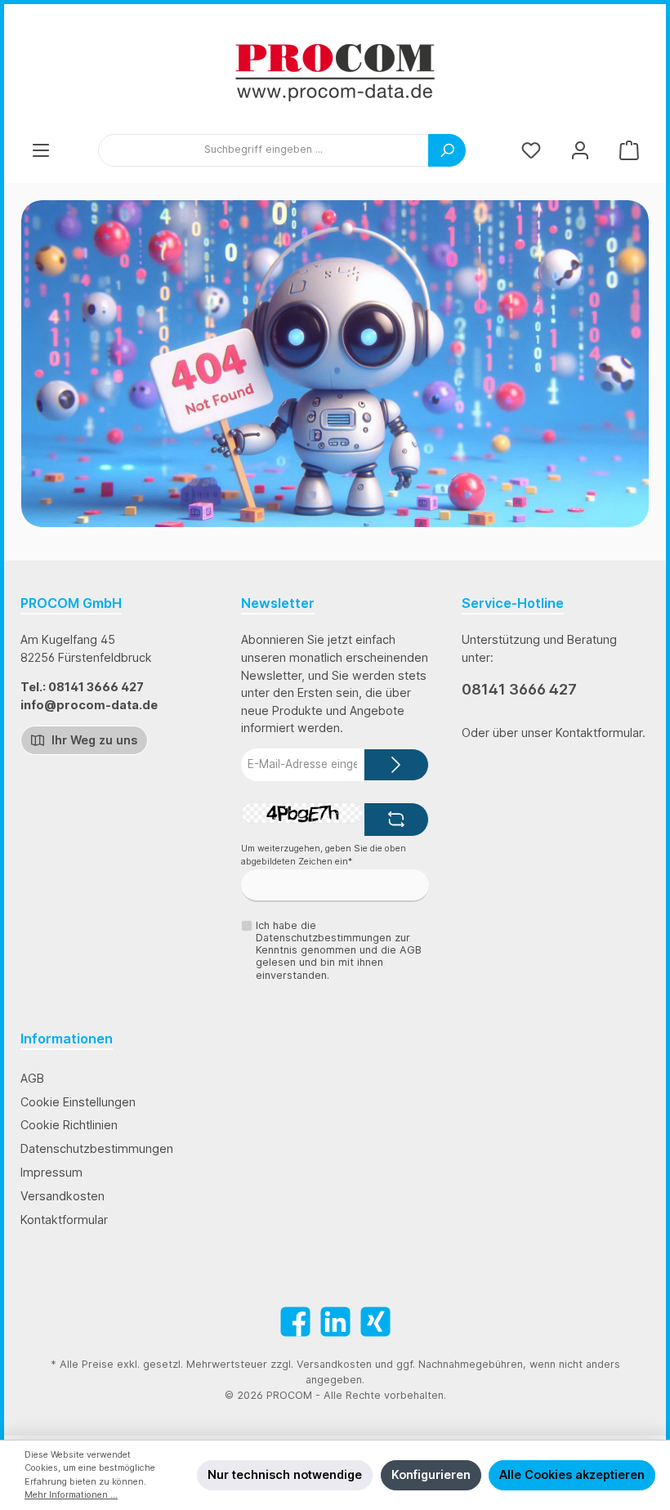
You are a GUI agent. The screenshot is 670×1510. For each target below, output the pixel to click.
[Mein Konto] (580, 150)
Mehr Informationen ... (71, 1495)
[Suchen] (447, 150)
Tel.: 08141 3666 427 (82, 687)
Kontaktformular (64, 1219)
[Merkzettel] (531, 150)
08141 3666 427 (519, 689)
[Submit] (396, 764)
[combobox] (263, 150)
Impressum (51, 1172)
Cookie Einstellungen (78, 1102)
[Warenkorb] (629, 150)
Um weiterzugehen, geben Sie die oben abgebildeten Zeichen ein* (323, 855)
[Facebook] (295, 1321)
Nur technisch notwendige (285, 1474)
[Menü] (40, 150)
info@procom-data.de (89, 705)
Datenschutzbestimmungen (96, 1148)
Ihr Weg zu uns (92, 740)
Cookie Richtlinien (69, 1125)
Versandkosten (62, 1196)
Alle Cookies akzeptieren (572, 1474)
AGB (32, 1078)
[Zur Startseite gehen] (335, 72)
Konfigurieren (431, 1474)
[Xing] (375, 1321)
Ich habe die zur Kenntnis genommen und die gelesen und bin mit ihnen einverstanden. (339, 950)
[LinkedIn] (335, 1321)
